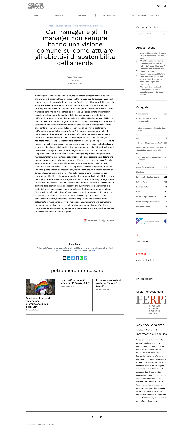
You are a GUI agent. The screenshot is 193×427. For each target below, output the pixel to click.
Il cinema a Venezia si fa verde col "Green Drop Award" (109, 283)
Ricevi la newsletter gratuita (144, 15)
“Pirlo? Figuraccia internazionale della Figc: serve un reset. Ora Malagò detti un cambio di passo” (152, 63)
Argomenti (83, 15)
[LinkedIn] (68, 258)
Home (35, 15)
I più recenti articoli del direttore (148, 177)
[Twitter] (73, 258)
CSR (137, 138)
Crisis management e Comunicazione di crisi (152, 129)
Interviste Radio (142, 187)
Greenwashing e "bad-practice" (150, 143)
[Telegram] (85, 258)
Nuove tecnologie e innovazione (148, 202)
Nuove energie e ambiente (146, 197)
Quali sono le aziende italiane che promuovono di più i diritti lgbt (38, 302)
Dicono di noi (109, 15)
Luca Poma (75, 244)
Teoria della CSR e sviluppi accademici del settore (152, 158)
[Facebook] (77, 258)
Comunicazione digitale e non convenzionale (149, 120)
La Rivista (58, 15)
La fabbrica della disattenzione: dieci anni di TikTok (152, 70)
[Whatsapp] (81, 258)
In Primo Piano (141, 182)
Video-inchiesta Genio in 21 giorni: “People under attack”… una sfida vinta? (153, 55)
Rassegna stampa (143, 207)
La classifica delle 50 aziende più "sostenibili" (75, 282)
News (138, 192)
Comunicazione (142, 114)
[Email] (64, 258)
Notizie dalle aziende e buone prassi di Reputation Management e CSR (75, 26)
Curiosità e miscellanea (145, 167)
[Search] (165, 6)
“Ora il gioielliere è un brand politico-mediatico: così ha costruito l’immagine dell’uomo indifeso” (151, 91)
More (93, 250)
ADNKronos (78, 77)
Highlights (140, 172)
